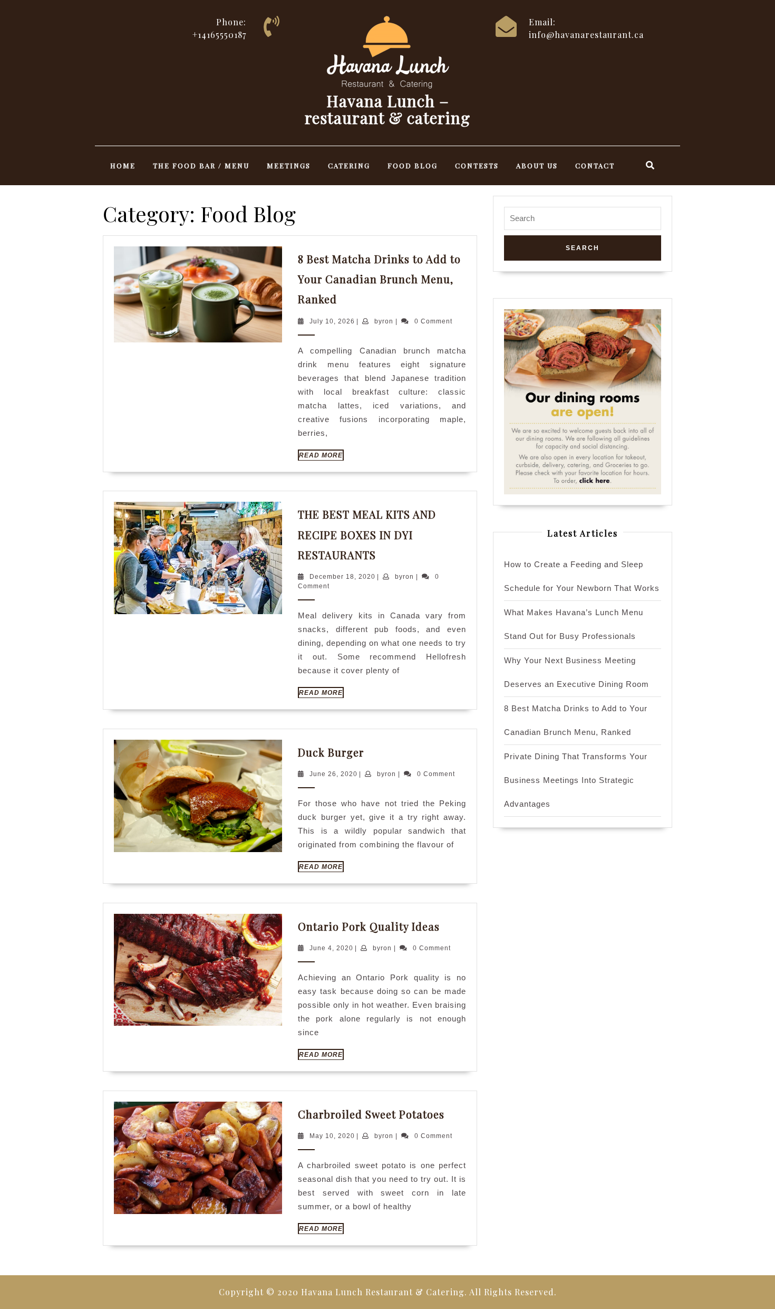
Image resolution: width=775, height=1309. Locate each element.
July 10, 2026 (332, 321)
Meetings (289, 165)
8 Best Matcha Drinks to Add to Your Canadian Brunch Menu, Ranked (379, 279)
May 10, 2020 (332, 1136)
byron (383, 321)
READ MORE (321, 456)
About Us (537, 165)
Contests (477, 165)
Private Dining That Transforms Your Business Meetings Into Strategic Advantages (575, 780)
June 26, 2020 (333, 774)
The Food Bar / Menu (201, 165)
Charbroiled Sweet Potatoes (371, 1114)
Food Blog (413, 165)
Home (122, 165)
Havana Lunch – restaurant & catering (387, 109)
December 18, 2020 (342, 576)
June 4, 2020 (331, 948)
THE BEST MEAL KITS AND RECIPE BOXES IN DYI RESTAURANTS (367, 534)
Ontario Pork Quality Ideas (369, 926)
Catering (349, 165)
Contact (595, 165)
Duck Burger (331, 752)
